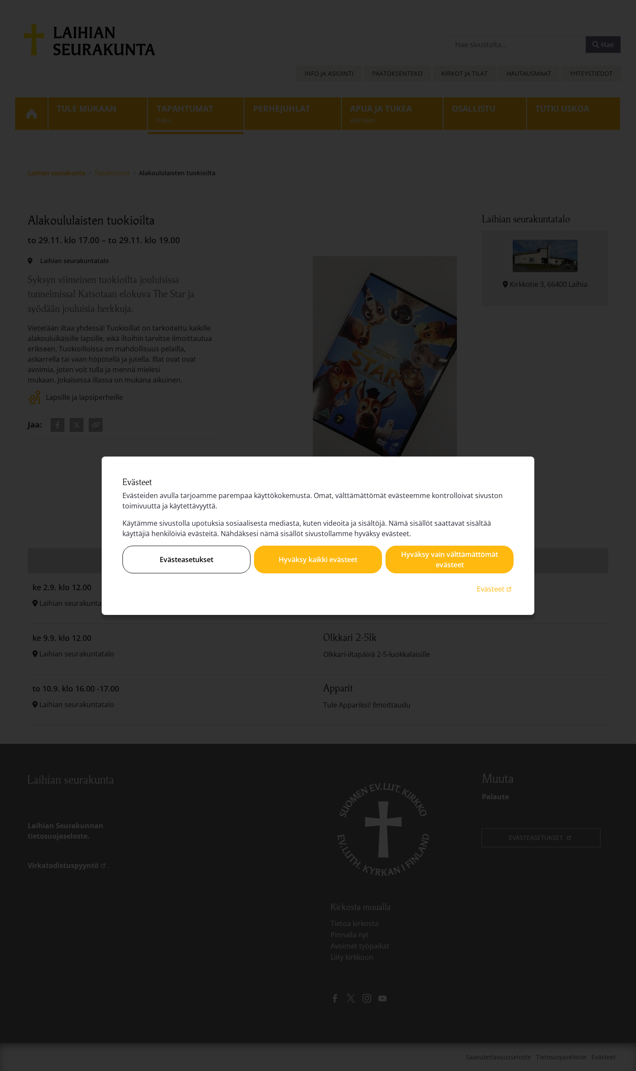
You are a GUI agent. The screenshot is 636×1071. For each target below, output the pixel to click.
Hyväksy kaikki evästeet (318, 559)
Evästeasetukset (186, 559)
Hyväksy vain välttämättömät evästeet (449, 559)
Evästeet (495, 589)
